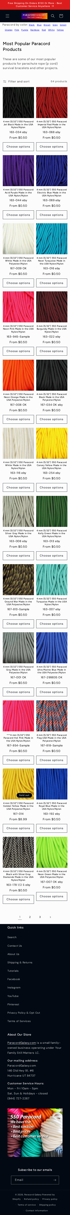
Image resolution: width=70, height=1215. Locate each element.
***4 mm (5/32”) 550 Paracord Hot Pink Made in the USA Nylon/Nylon (18, 738)
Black (32, 25)
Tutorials (12, 970)
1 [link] (20, 917)
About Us (13, 954)
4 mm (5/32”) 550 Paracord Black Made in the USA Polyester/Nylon (52, 397)
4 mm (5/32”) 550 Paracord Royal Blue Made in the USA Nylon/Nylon (52, 806)
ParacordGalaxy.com (21, 1043)
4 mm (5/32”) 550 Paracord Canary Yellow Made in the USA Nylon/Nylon (52, 465)
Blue (39, 25)
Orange (9, 30)
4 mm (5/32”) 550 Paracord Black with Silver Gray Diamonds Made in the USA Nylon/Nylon (18, 875)
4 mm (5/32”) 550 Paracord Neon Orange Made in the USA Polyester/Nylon (18, 397)
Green (63, 25)
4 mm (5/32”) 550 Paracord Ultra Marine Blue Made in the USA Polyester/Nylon (52, 669)
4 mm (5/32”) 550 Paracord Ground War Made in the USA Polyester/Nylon (18, 601)
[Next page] (50, 917)
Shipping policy (47, 1204)
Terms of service (27, 1204)
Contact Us (14, 945)
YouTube (12, 996)
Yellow (60, 30)
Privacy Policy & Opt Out (23, 1012)
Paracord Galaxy (33, 1194)
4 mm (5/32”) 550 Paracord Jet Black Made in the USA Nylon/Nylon (18, 124)
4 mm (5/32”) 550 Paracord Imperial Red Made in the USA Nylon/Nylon (52, 124)
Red (44, 30)
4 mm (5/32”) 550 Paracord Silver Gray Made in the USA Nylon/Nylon (18, 533)
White (51, 30)
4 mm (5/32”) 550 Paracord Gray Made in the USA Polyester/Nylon (18, 669)
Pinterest (13, 1004)
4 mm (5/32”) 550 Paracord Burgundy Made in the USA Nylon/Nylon (52, 329)
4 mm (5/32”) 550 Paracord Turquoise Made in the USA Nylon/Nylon (51, 601)
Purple (24, 30)
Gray (55, 25)
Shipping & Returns (19, 962)
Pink (17, 30)
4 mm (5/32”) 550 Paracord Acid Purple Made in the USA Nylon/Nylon (18, 192)
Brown (47, 25)
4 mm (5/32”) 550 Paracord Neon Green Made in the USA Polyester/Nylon (52, 874)
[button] (7, 16)
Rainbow (35, 30)
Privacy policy (49, 1199)
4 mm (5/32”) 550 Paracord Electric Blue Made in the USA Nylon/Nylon (52, 192)
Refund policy (31, 1199)
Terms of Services (19, 1021)
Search (12, 937)
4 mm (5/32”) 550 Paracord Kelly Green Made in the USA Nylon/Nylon (52, 533)
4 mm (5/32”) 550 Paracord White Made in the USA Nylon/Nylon (18, 465)
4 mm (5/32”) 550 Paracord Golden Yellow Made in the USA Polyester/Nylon (18, 806)
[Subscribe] (55, 1180)
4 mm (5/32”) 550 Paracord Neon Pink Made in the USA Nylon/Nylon (18, 329)
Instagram (13, 987)
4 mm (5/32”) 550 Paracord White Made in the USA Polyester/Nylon (18, 261)
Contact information (37, 1210)
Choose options (18, 146)
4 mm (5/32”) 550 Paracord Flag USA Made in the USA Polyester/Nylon (52, 738)
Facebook (13, 979)
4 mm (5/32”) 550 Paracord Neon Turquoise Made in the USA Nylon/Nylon (52, 261)
